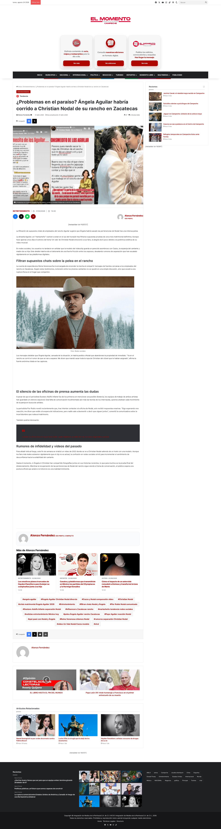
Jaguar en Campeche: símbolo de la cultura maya (182, 114)
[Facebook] (15, 216)
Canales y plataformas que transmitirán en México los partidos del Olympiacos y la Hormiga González (77, 584)
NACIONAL (158, 780)
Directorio (120, 821)
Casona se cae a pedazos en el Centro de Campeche (183, 124)
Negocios (107, 75)
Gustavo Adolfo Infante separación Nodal (42, 609)
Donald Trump (151, 776)
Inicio (20, 87)
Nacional (64, 75)
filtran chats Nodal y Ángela (93, 604)
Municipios (50, 75)
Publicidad (177, 75)
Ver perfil (129, 218)
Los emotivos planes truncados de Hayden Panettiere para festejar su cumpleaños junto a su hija (33, 584)
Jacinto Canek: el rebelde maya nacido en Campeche (183, 93)
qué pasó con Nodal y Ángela (42, 619)
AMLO (149, 772)
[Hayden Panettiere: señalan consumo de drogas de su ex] (120, 725)
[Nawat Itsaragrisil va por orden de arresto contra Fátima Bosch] (35, 725)
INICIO (39, 75)
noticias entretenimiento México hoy (42, 614)
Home (99, 821)
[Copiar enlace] (33, 216)
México (149, 780)
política (176, 780)
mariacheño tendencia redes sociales (116, 609)
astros (156, 772)
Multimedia (163, 75)
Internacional (79, 75)
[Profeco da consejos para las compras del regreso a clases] (110, 776)
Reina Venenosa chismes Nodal (75, 619)
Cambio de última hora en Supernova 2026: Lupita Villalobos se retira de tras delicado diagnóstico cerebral (65, 437)
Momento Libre (146, 75)
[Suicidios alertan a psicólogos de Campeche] (155, 106)
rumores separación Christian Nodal (111, 619)
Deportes (130, 75)
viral (97, 624)
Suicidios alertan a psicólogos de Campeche (180, 103)
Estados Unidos (177, 776)
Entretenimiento (29, 87)
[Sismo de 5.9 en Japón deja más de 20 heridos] (132, 776)
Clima (188, 772)
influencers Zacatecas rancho (80, 609)
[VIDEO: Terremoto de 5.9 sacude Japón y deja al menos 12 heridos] (89, 789)
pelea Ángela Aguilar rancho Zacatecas (82, 614)
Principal (185, 780)
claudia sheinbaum (177, 772)
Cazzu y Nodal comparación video (98, 599)
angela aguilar (30, 599)
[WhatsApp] (27, 216)
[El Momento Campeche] (110, 20)
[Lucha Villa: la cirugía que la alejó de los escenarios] (78, 725)
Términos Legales (109, 821)
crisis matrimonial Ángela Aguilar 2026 (36, 604)
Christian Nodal (126, 599)
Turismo (119, 75)
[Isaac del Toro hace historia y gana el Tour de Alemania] (110, 789)
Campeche (164, 772)
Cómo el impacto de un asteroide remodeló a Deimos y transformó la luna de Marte (120, 584)
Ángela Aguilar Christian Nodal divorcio (59, 599)
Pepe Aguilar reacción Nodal (118, 614)
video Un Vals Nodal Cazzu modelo (73, 624)
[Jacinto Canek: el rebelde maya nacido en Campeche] (155, 96)
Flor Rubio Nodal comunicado (124, 604)
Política (94, 75)
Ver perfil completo (64, 536)
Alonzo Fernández (24, 115)
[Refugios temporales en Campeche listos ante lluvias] (155, 137)
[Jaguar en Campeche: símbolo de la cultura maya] (155, 117)
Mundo (199, 776)
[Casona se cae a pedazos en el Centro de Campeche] (155, 127)
